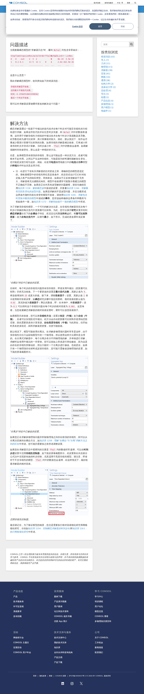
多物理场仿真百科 (103, 621)
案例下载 (58, 596)
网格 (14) (105, 76)
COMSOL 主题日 (21, 642)
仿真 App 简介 (60, 621)
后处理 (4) (106, 90)
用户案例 (58, 606)
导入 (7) (105, 60)
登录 (128, 3)
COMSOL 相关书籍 (63, 616)
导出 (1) (105, 93)
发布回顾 (17, 616)
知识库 (57, 647)
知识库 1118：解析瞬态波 (31, 188)
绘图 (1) (105, 97)
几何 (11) (105, 63)
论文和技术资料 (61, 611)
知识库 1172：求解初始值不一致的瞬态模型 (56, 201)
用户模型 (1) (107, 107)
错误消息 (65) (108, 56)
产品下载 (58, 662)
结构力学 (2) (107, 83)
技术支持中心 (60, 637)
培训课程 (99, 601)
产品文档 (58, 657)
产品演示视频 (60, 601)
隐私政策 (43, 676)
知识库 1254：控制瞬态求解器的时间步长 (49, 528)
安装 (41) (105, 73)
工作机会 (99, 642)
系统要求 (17, 611)
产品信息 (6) (107, 100)
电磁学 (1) (106, 110)
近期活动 (17, 647)
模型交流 (99, 611)
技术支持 (97, 3)
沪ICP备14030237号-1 (77, 676)
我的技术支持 (60, 642)
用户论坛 (99, 606)
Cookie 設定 (77, 26)
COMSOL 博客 (101, 616)
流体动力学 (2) (108, 87)
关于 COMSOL (101, 637)
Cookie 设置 (60, 676)
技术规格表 (18, 601)
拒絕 (123, 26)
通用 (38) (105, 80)
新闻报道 (99, 647)
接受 (100, 26)
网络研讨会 (18, 637)
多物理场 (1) (107, 104)
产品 (15, 596)
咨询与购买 (109, 3)
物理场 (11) (106, 66)
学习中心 (99, 596)
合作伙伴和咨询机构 (63, 652)
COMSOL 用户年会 (22, 652)
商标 (50, 676)
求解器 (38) (106, 70)
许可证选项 (18, 606)
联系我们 (99, 652)
